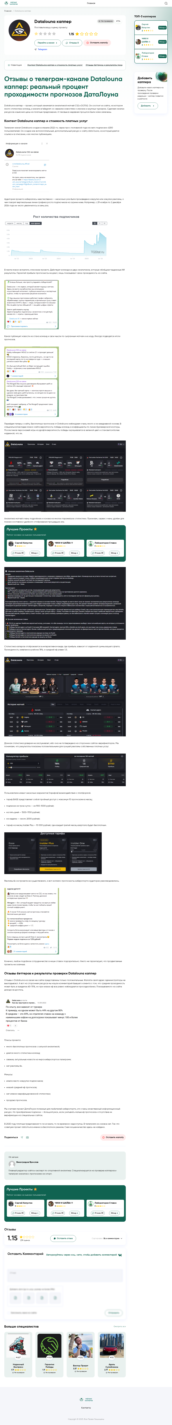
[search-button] (166, 3)
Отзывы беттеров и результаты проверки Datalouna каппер (116, 65)
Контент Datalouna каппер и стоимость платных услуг (55, 65)
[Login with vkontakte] (120, 1255)
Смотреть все (120, 1326)
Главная (91, 3)
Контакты (86, 1407)
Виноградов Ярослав (27, 1162)
